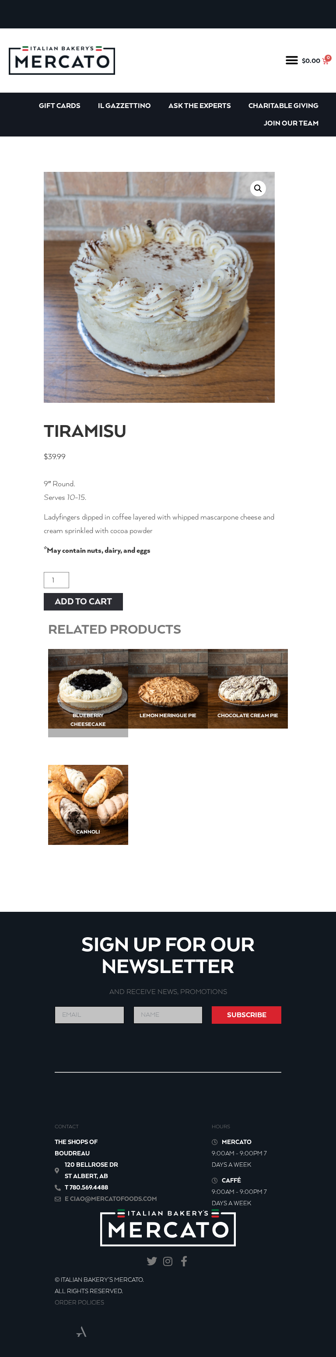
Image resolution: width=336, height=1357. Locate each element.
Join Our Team (291, 123)
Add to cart (83, 601)
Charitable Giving (283, 105)
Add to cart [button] (88, 704)
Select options (88, 812)
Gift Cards (59, 105)
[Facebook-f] (184, 1261)
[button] (292, 60)
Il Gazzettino (124, 105)
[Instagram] (168, 1261)
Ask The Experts (199, 105)
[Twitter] (152, 1261)
